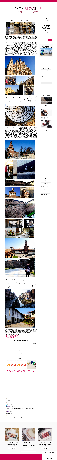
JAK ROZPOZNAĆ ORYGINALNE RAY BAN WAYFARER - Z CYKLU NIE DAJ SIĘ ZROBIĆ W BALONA (46, 106)
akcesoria (46, 65)
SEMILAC (44, 180)
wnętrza (45, 197)
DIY (41, 180)
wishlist (42, 76)
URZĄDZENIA (42, 65)
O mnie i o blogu (25, 1)
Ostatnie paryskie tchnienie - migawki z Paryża (13, 337)
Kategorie (37, 1)
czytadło (42, 68)
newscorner (46, 71)
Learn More (48, 458)
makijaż (49, 191)
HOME (19, 1)
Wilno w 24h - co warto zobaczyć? (11, 336)
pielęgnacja (43, 194)
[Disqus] (21, 386)
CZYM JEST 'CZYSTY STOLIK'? (14, 354)
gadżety (49, 68)
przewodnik (22, 350)
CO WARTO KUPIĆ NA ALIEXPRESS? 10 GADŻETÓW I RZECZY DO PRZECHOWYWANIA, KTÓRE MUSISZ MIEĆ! (11, 371)
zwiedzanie (27, 350)
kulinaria (42, 191)
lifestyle (13, 350)
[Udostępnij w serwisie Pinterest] (36, 348)
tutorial (42, 197)
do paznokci (46, 186)
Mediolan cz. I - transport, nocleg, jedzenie (12, 335)
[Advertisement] (46, 149)
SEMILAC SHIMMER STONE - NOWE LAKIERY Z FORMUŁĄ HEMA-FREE (45, 442)
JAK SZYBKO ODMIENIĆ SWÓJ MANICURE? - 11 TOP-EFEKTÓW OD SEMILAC (28, 443)
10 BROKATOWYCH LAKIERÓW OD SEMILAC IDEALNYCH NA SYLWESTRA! (31, 371)
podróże (17, 350)
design (46, 68)
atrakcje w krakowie (44, 183)
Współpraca (31, 1)
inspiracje (8, 350)
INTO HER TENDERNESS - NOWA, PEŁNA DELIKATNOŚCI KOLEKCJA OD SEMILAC (12, 442)
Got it (51, 458)
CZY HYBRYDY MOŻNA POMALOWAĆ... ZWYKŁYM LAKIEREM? (46, 130)
